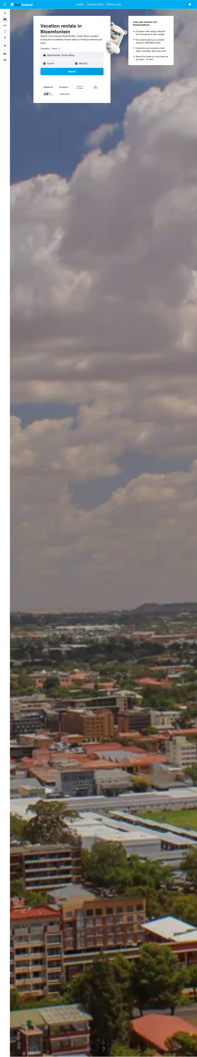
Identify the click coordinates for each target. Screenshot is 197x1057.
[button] (5, 4)
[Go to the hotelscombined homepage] (21, 4)
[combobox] (50, 48)
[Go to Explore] (5, 37)
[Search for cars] (5, 25)
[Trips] (5, 46)
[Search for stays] (5, 19)
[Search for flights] (5, 13)
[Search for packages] (5, 31)
